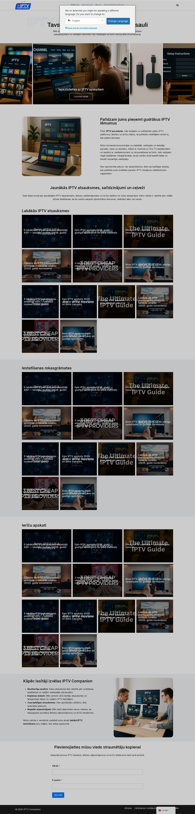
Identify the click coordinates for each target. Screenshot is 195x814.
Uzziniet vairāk (81, 97)
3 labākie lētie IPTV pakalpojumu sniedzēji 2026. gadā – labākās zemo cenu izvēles (96, 266)
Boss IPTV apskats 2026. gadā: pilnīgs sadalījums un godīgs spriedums (148, 266)
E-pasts (57, 780)
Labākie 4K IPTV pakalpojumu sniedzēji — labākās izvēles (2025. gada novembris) (41, 266)
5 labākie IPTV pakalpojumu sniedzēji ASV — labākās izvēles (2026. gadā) (46, 231)
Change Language (118, 21)
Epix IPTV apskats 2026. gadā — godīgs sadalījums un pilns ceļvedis (96, 231)
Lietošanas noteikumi (145, 808)
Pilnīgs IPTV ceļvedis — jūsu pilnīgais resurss (148, 231)
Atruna (128, 808)
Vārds (56, 766)
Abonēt (58, 795)
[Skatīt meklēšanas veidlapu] (177, 5)
